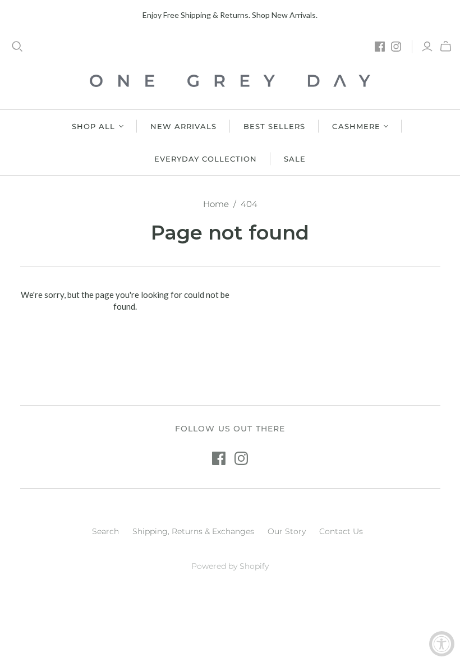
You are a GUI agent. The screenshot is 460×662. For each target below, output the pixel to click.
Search (105, 531)
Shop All (93, 126)
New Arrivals (183, 126)
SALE (295, 158)
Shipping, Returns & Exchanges (193, 531)
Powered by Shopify (230, 566)
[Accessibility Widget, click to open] (441, 643)
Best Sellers (274, 126)
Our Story (287, 531)
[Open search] (17, 46)
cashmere (356, 126)
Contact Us (341, 531)
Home (216, 204)
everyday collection (205, 158)
